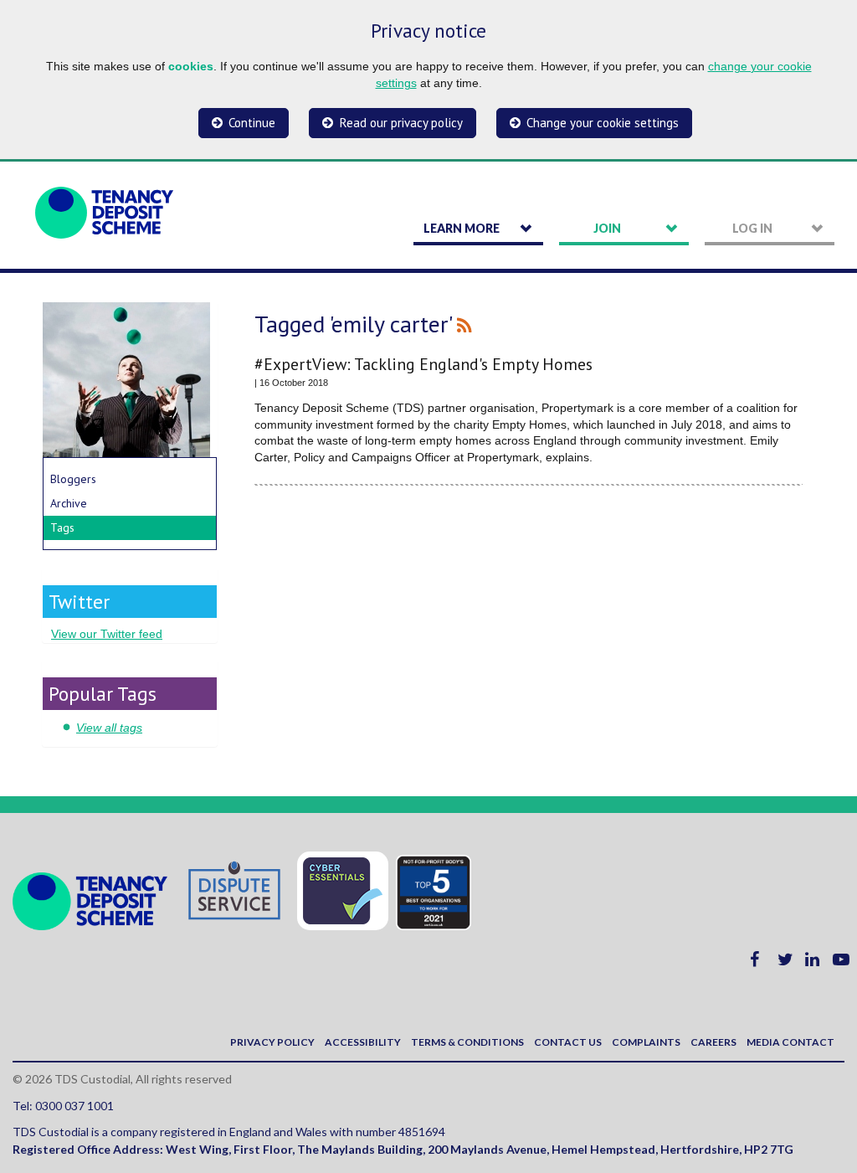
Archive (68, 503)
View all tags (109, 727)
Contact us (568, 1042)
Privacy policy (272, 1042)
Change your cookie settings (602, 123)
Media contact (790, 1042)
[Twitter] (785, 961)
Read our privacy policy (401, 123)
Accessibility (363, 1042)
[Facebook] (754, 961)
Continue (251, 123)
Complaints (646, 1042)
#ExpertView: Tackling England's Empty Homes (423, 364)
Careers (713, 1042)
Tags (62, 527)
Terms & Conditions (467, 1042)
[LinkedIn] (812, 961)
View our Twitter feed (106, 634)
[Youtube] (841, 961)
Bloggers (73, 478)
